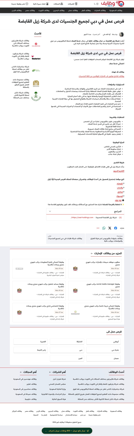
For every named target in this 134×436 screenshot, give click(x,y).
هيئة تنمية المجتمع (114, 319)
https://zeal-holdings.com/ (82, 217)
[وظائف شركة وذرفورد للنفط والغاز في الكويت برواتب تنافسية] (25, 57)
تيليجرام (120, 183)
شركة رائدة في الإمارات (113, 275)
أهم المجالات (30, 371)
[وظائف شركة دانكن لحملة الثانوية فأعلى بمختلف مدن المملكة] (25, 96)
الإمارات (98, 253)
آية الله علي (106, 34)
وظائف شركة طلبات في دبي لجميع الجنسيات (65, 238)
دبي (112, 272)
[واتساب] (104, 228)
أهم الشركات (59, 371)
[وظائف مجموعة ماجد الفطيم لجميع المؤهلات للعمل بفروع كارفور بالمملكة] (25, 83)
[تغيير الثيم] (96, 4)
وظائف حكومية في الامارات (45, 272)
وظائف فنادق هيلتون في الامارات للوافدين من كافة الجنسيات (101, 76)
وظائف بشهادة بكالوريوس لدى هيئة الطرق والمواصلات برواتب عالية (106, 239)
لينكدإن (120, 192)
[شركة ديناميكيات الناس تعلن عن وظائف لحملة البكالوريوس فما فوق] (25, 70)
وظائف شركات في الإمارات (101, 272)
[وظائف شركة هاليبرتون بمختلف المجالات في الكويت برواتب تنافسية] (25, 44)
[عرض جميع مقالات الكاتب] (121, 34)
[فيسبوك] (116, 228)
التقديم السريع (118, 171)
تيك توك (118, 200)
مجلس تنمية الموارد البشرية (55, 275)
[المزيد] (98, 228)
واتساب (120, 188)
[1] (120, 217)
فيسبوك (120, 196)
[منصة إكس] (110, 228)
